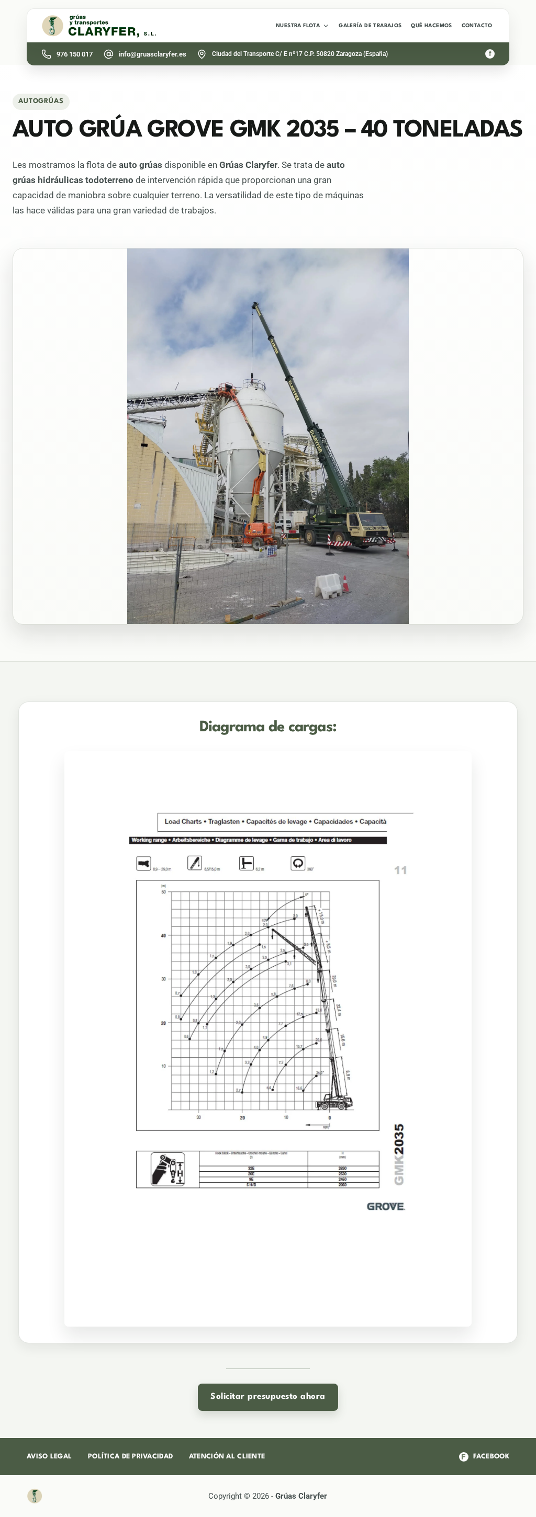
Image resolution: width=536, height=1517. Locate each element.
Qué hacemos (431, 25)
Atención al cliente (227, 1456)
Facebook (485, 1457)
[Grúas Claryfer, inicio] (99, 26)
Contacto (477, 25)
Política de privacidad (130, 1456)
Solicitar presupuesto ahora (268, 1397)
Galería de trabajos (370, 25)
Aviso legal (49, 1456)
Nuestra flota (298, 25)
